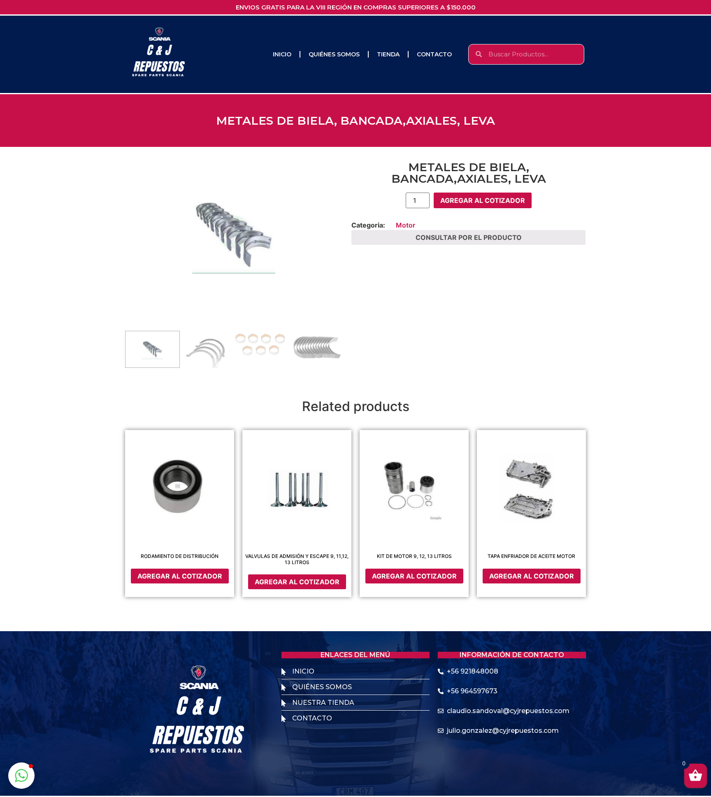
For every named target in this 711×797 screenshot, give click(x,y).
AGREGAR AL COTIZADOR (482, 200)
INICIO (282, 54)
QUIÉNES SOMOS (334, 54)
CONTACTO (434, 54)
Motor (405, 225)
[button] (21, 775)
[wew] (234, 234)
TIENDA (388, 54)
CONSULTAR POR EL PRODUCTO (469, 237)
